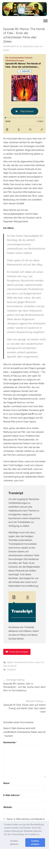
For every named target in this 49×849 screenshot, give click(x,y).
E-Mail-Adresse (12, 795)
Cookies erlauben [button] (35, 842)
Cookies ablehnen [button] (14, 842)
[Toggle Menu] (45, 20)
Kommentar (10, 742)
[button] (40, 834)
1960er (10, 662)
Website (7, 807)
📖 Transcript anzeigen (16, 651)
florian (6, 50)
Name (7, 783)
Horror (38, 662)
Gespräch (11, 669)
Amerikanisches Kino (24, 662)
